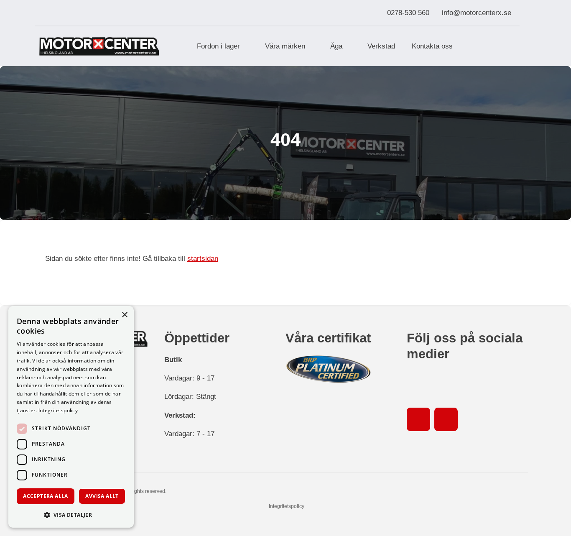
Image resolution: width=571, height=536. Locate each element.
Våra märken (285, 46)
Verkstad (381, 46)
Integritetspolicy (286, 506)
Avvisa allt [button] (101, 496)
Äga (336, 46)
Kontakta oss (432, 46)
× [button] (124, 315)
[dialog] (71, 417)
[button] (71, 514)
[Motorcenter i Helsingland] (99, 46)
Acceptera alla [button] (45, 496)
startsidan (202, 258)
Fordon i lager (218, 46)
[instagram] (446, 419)
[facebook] (418, 419)
